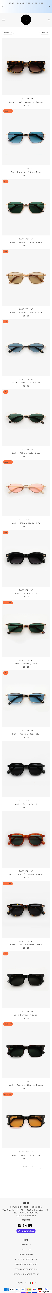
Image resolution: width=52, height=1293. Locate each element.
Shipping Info (26, 1254)
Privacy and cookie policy (26, 1274)
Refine (45, 32)
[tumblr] (30, 1225)
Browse (8, 32)
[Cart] (48, 19)
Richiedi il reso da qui (26, 1259)
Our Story (26, 1249)
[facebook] (19, 1225)
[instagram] (24, 1225)
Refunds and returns (26, 1264)
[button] (13, 1166)
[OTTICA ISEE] (26, 20)
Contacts (26, 1244)
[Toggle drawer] (3, 19)
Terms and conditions (26, 1269)
